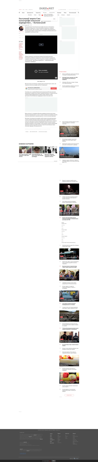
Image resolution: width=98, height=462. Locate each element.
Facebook (66, 436)
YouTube (66, 438)
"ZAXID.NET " (30, 436)
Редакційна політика (75, 436)
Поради (40, 14)
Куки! (50, 460)
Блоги (26, 9)
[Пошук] (78, 12)
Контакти (74, 438)
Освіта (35, 14)
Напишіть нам (74, 439)
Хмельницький (72, 12)
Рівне (65, 12)
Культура (63, 14)
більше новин (69, 395)
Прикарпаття (30, 12)
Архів (51, 441)
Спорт (58, 14)
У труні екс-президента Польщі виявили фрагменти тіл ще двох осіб (21, 46)
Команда (74, 437)
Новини (20, 9)
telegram (72, 9)
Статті (23, 9)
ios (77, 9)
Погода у (64, 223)
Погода (63, 222)
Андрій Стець (21, 31)
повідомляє (27, 61)
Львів (23, 12)
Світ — (20, 25)
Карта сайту (52, 442)
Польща (27, 131)
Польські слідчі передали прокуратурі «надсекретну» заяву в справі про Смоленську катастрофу (21, 55)
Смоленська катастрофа (43, 131)
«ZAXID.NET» (25, 442)
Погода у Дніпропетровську (71, 242)
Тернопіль (38, 12)
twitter (69, 9)
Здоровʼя (68, 14)
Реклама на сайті (75, 440)
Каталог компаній (63, 9)
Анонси (51, 438)
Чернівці (59, 12)
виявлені (40, 95)
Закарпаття (52, 12)
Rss (65, 435)
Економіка (30, 14)
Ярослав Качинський (33, 131)
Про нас (74, 435)
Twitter (66, 437)
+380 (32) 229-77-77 (25, 443)
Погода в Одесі (64, 242)
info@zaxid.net (29, 444)
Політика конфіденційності (75, 443)
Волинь (45, 12)
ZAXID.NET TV (31, 9)
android (75, 9)
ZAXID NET (46, 8)
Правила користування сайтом (75, 442)
